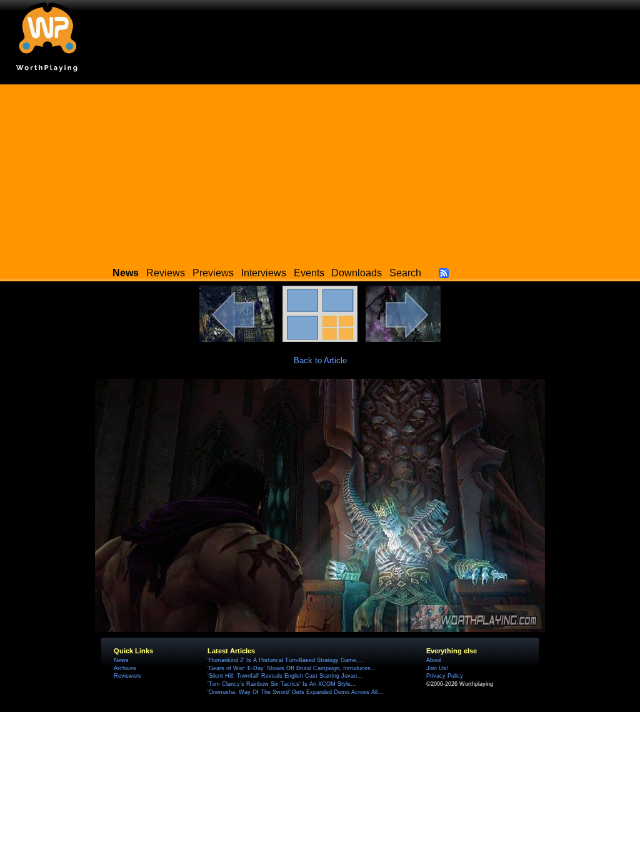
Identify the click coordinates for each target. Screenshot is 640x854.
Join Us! (437, 668)
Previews (213, 273)
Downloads (356, 273)
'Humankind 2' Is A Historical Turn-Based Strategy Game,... (286, 660)
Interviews (263, 273)
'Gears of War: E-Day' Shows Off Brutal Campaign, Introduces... (292, 668)
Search (405, 273)
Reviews (165, 273)
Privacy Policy (444, 676)
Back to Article (320, 360)
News (121, 660)
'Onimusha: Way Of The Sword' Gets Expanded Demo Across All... (295, 692)
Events (309, 273)
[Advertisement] (320, 171)
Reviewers (127, 676)
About (433, 660)
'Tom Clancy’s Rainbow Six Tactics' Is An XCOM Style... (282, 684)
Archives (125, 668)
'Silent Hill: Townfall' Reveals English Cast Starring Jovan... (285, 676)
